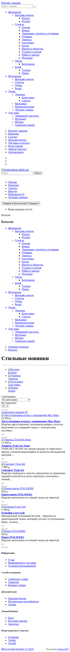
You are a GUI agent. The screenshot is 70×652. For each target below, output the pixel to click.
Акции (12, 604)
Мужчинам (14, 292)
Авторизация (15, 152)
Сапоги (26, 316)
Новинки (13, 133)
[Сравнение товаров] (6, 437)
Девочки (20, 310)
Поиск (38, 173)
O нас (11, 559)
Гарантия (13, 582)
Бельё (18, 283)
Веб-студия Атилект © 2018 (17, 649)
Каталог (13, 349)
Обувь (18, 277)
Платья (26, 243)
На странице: (9, 402)
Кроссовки (28, 313)
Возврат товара (17, 585)
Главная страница (18, 346)
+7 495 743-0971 (10, 176)
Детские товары (24, 325)
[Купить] (2, 434)
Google (12, 643)
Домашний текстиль (27, 331)
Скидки (12, 136)
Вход (11, 617)
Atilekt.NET (63, 649)
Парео (25, 289)
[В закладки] (2, 437)
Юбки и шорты (30, 270)
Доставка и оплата (19, 142)
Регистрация (15, 146)
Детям (11, 307)
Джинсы (27, 255)
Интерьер (20, 334)
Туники (26, 286)
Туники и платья (31, 267)
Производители (17, 139)
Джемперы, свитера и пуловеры (40, 249)
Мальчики (21, 319)
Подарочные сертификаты (23, 601)
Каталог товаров (11, 2)
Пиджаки (27, 273)
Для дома (13, 328)
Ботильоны (28, 280)
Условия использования (22, 565)
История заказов (17, 620)
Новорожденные (24, 322)
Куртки (26, 237)
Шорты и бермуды (32, 264)
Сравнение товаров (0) (14, 412)
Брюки (26, 246)
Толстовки (28, 258)
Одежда (19, 240)
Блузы (25, 261)
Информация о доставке (22, 562)
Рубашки (27, 252)
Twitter (12, 640)
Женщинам (14, 228)
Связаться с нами (18, 579)
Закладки (13, 624)
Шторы (19, 338)
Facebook (13, 637)
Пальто (26, 234)
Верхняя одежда (24, 231)
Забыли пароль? (17, 149)
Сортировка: (8, 396)
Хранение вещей (24, 341)
